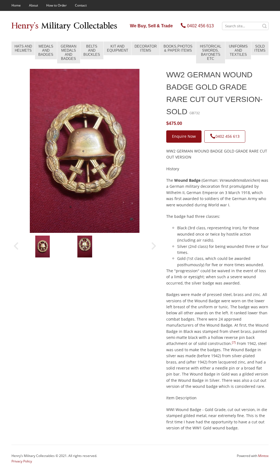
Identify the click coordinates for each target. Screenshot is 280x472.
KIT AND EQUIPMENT (117, 48)
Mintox (263, 455)
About (33, 5)
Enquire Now (184, 136)
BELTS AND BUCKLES (91, 50)
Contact (81, 5)
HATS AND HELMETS (23, 48)
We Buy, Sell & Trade (151, 26)
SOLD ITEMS (260, 48)
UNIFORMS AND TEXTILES (238, 50)
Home (16, 5)
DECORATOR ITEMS (146, 48)
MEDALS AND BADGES (45, 50)
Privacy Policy (21, 461)
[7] (234, 342)
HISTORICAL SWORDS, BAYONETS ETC (210, 52)
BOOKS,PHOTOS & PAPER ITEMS (178, 48)
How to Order (56, 5)
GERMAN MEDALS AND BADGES (68, 52)
